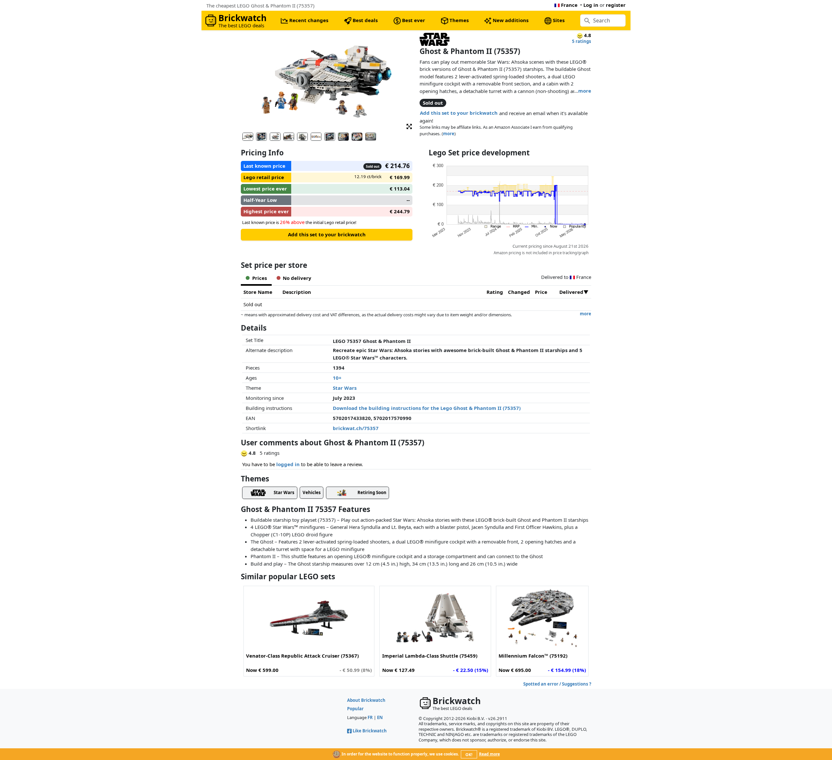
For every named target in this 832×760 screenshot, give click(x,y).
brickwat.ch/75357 (356, 428)
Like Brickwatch (370, 731)
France (569, 5)
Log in (590, 5)
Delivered (571, 292)
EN (380, 717)
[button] (409, 126)
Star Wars (345, 388)
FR (370, 717)
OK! (468, 754)
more (584, 90)
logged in (288, 464)
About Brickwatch (366, 700)
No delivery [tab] (297, 278)
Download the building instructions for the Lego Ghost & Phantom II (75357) (427, 408)
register (616, 5)
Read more (489, 754)
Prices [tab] (259, 278)
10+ (337, 377)
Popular (355, 709)
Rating (495, 292)
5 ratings (581, 41)
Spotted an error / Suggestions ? (557, 684)
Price (541, 292)
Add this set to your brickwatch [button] (459, 113)
